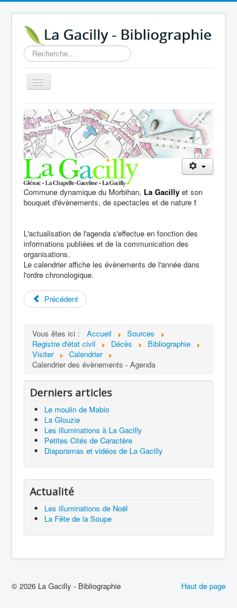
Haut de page (203, 585)
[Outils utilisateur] (197, 166)
